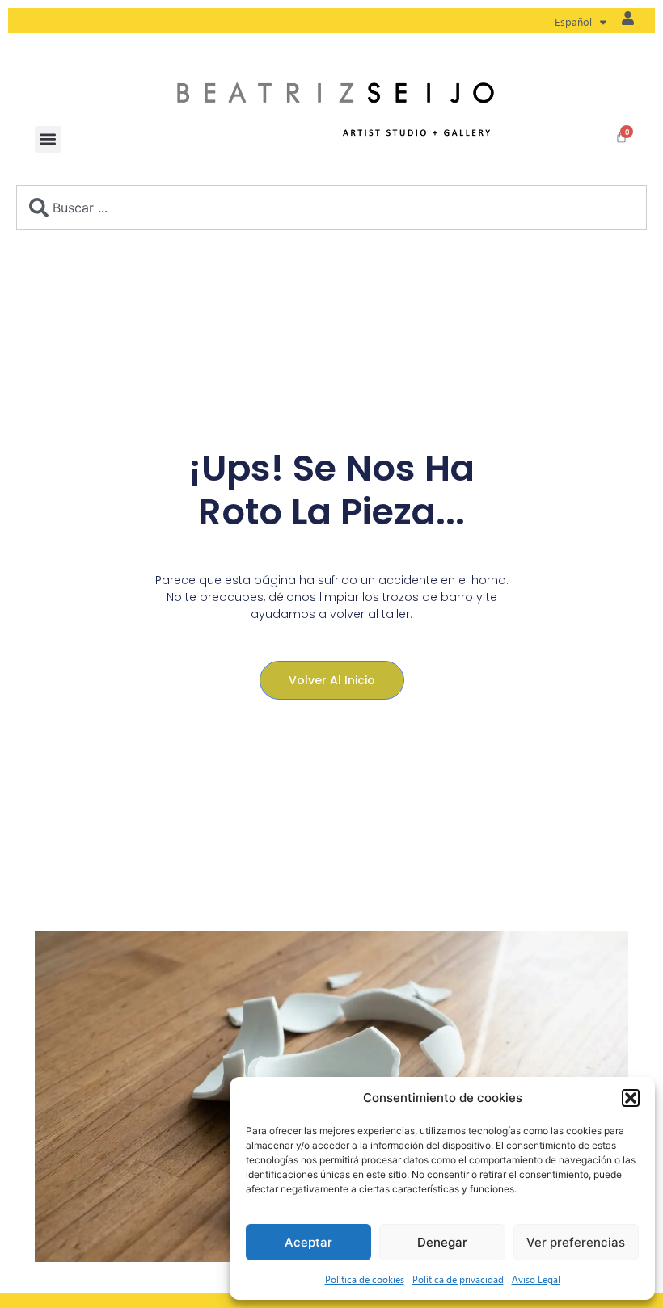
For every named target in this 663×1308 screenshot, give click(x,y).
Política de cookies (364, 1278)
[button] (631, 1098)
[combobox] (331, 207)
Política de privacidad (458, 1278)
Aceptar (308, 1242)
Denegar (442, 1242)
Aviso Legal (536, 1278)
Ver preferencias (575, 1242)
